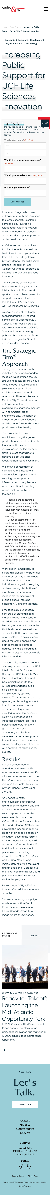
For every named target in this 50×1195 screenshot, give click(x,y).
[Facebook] (21, 1166)
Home (4, 27)
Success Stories (25, 1129)
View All (33, 936)
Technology (31, 43)
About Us (25, 1125)
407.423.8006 (25, 1147)
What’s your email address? (22, 175)
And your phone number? (17, 187)
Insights (25, 1133)
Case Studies (15, 27)
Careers (25, 1120)
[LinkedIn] (28, 1166)
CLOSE (45, 123)
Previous (7, 1050)
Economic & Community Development (24, 40)
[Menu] (46, 9)
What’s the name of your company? (22, 162)
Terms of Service (18, 1176)
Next (14, 1050)
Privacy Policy (33, 1176)
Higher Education (14, 43)
